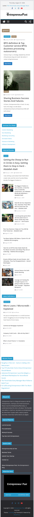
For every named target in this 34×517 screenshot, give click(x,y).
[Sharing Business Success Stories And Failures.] (17, 80)
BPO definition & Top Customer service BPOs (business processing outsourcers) (15, 47)
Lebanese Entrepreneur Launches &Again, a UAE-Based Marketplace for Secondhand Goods (15, 375)
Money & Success (7, 432)
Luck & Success (6, 425)
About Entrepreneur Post (9, 465)
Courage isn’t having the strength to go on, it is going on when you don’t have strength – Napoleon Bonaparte (22, 283)
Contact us (5, 460)
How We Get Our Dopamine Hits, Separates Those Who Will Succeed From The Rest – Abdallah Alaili (23, 205)
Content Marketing (7, 130)
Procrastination (6, 429)
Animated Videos (7, 138)
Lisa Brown (16, 312)
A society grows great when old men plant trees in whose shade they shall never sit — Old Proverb (23, 218)
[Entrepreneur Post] (4, 21)
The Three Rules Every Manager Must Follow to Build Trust (18, 6)
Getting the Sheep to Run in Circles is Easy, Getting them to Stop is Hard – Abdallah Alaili (15, 164)
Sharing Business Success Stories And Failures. (16, 99)
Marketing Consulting (8, 136)
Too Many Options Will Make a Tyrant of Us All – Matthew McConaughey (16, 239)
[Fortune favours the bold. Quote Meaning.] (7, 272)
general (14, 36)
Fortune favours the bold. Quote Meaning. (22, 271)
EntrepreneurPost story (18, 406)
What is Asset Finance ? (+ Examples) (14, 341)
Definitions (7, 36)
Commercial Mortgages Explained (13, 325)
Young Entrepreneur (20, 39)
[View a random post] (30, 21)
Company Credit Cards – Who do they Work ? (16, 333)
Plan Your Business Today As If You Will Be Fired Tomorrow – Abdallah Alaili (15, 230)
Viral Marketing (6, 133)
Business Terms (6, 452)
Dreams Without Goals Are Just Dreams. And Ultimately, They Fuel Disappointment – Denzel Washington (17, 261)
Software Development (8, 144)
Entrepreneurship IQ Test (9, 448)
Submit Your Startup (8, 456)
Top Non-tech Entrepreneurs (10, 436)
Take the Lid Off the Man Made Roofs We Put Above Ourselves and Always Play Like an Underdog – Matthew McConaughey (16, 249)
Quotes (6, 156)
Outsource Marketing (8, 141)
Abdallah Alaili (20, 94)
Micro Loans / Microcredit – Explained (17, 307)
